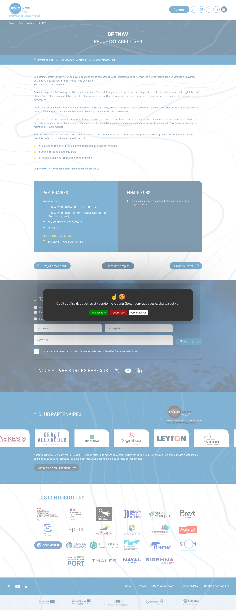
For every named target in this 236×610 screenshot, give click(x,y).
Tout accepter (99, 312)
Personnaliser (138, 312)
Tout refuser (119, 312)
